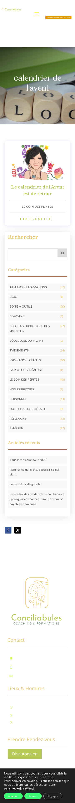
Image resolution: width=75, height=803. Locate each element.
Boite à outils (21, 306)
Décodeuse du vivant (27, 341)
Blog (13, 297)
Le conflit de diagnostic (25, 484)
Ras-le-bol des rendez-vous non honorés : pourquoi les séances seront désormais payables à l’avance (37, 499)
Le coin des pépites (37, 207)
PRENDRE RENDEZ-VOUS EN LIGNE (58, 17)
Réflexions (18, 419)
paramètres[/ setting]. (19, 788)
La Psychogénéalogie (26, 370)
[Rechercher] (62, 252)
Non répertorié (22, 389)
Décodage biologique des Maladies (30, 328)
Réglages (53, 796)
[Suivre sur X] (17, 530)
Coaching (17, 316)
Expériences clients (25, 360)
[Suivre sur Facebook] (8, 530)
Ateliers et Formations (28, 287)
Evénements (19, 350)
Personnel (18, 399)
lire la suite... (37, 219)
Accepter (13, 796)
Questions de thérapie (28, 409)
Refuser (33, 796)
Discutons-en (25, 754)
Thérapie (17, 428)
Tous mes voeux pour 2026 (28, 460)
